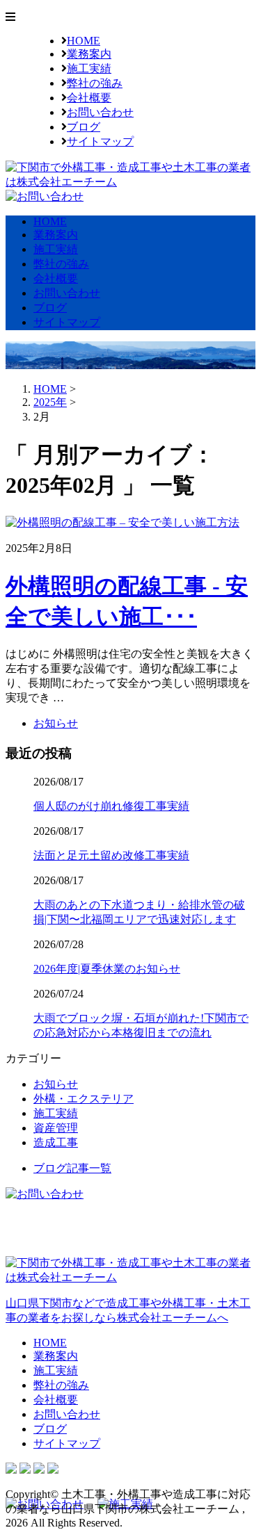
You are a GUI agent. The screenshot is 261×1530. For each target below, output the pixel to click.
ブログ (83, 127)
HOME (83, 41)
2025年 (50, 402)
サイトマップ (100, 141)
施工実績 (89, 68)
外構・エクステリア (83, 1099)
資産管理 (55, 1128)
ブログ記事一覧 (72, 1168)
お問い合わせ (100, 112)
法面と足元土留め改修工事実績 (111, 855)
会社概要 (89, 98)
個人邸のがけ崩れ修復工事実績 (111, 806)
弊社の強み (94, 83)
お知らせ (55, 723)
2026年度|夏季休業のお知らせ (106, 969)
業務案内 (89, 54)
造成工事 (55, 1142)
